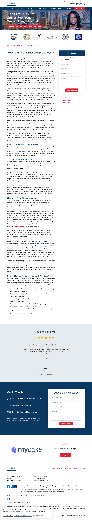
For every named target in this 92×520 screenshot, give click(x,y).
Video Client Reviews (56, 8)
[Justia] (15, 486)
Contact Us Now (72, 90)
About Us (20, 8)
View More (46, 368)
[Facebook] (8, 486)
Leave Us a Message (66, 392)
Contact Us (79, 8)
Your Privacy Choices (17, 499)
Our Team (30, 8)
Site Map (75, 468)
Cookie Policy (28, 499)
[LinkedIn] (12, 486)
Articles (69, 8)
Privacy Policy (67, 468)
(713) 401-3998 (77, 4)
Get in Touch (15, 392)
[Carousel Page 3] (49, 363)
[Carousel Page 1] (42, 363)
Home (11, 8)
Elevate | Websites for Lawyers (73, 515)
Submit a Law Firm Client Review (46, 374)
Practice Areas (42, 8)
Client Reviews (46, 331)
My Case (65, 444)
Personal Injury (67, 100)
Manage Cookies (39, 499)
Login (65, 455)
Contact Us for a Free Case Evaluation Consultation (25, 26)
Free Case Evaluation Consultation (73, 2)
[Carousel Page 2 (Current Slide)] (46, 363)
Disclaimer (59, 468)
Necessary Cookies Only (23, 515)
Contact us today (19, 226)
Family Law (19, 45)
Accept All (8, 515)
